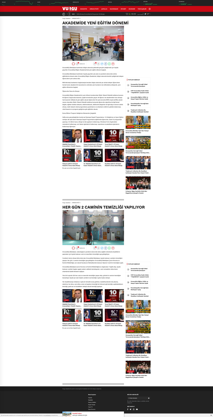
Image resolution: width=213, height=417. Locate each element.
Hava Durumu (91, 409)
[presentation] (67, 14)
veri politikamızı (47, 415)
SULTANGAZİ (114, 9)
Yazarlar (90, 397)
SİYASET (123, 9)
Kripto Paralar (91, 404)
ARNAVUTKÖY (94, 9)
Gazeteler (90, 400)
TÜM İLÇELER (142, 9)
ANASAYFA (83, 9)
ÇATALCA (104, 9)
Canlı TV (90, 407)
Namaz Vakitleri (92, 402)
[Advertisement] (138, 51)
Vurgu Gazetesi (66, 18)
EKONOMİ (132, 9)
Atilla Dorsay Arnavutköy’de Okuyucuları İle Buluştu (91, 14)
